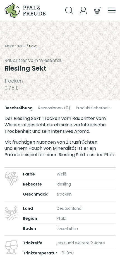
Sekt (33, 46)
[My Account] (83, 10)
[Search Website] (69, 10)
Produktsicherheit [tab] (93, 108)
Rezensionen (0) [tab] (54, 108)
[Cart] (97, 10)
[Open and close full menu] (112, 10)
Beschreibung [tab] (18, 108)
